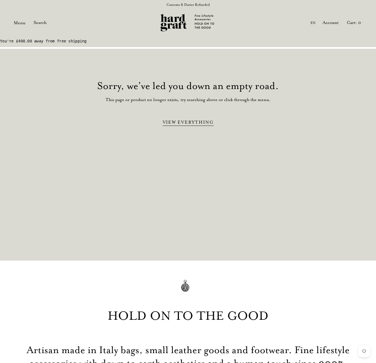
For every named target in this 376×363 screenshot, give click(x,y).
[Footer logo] (188, 289)
